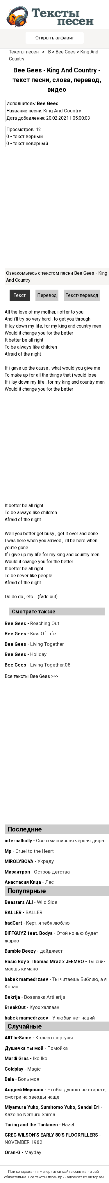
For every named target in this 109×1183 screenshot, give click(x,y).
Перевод (47, 295)
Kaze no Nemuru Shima (30, 1114)
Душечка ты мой (24, 1048)
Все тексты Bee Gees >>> (31, 676)
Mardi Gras (17, 1058)
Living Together (47, 644)
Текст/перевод (82, 295)
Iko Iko (40, 1058)
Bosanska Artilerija (44, 997)
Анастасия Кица (23, 882)
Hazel (68, 1125)
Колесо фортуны (54, 1038)
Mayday (32, 1152)
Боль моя (28, 1079)
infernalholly (18, 840)
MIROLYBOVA (19, 861)
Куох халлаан (44, 1007)
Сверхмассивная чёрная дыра (70, 840)
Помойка (57, 1048)
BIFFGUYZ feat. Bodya (29, 933)
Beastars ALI (19, 902)
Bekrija (12, 997)
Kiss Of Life (43, 633)
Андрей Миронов (24, 1089)
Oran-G (12, 1152)
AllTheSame (18, 1038)
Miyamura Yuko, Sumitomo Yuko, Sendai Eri (52, 1107)
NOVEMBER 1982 (23, 1142)
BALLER (13, 912)
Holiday (38, 654)
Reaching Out (44, 623)
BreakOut (15, 1007)
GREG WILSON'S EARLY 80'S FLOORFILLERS (51, 1135)
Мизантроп (17, 872)
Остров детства (52, 872)
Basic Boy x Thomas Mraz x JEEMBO (44, 961)
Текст (20, 295)
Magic (34, 1069)
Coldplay (14, 1069)
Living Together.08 (50, 665)
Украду (45, 861)
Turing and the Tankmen (31, 1125)
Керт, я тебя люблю (48, 923)
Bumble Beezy (20, 951)
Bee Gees (66, 52)
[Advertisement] (54, 207)
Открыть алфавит (54, 38)
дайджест (51, 951)
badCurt (13, 923)
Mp (8, 851)
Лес (49, 882)
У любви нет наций (73, 1018)
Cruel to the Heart (34, 851)
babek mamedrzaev (26, 979)
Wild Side (47, 902)
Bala (9, 1079)
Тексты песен (24, 52)
